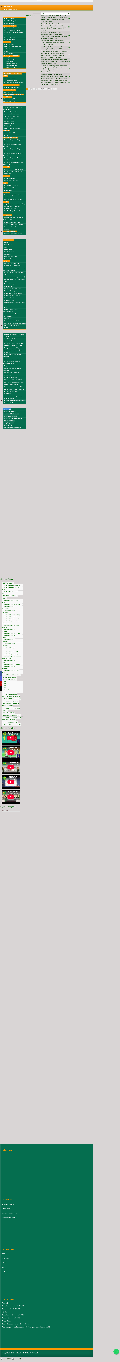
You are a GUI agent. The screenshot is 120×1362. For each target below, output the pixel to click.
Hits (69, 13)
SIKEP (4, 1263)
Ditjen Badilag (6, 1209)
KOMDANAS (5, 1258)
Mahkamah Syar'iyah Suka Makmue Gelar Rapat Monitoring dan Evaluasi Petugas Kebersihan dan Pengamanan (54, 82)
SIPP (3, 1254)
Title (42, 13)
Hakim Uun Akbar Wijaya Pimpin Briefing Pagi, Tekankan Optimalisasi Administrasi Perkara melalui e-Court (54, 61)
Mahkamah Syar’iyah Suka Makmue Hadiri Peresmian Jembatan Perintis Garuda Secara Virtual (52, 43)
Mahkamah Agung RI (8, 1204)
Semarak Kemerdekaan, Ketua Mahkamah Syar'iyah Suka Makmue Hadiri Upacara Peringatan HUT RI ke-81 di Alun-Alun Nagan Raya (54, 35)
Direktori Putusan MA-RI (9, 1213)
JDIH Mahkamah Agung (9, 1217)
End (55, 89)
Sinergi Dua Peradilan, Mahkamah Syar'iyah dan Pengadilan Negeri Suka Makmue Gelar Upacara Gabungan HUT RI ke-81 (53, 27)
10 (49, 89)
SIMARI (4, 1267)
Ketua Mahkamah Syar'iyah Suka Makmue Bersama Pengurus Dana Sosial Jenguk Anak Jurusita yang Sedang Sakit (54, 76)
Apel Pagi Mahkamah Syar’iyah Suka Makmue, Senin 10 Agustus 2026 (52, 48)
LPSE (3, 1271)
